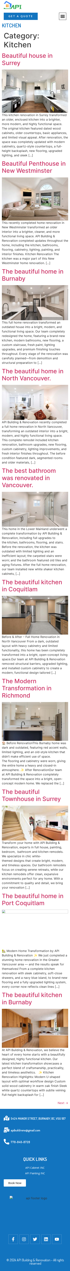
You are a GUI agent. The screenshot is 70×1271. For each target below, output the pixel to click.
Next (63, 1103)
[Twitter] (35, 1239)
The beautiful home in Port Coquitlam (32, 899)
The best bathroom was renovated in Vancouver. (29, 478)
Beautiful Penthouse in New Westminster (34, 167)
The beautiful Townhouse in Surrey (31, 795)
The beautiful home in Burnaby (32, 275)
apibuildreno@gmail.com (25, 1130)
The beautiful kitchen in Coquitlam (32, 585)
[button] (62, 16)
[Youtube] (57, 1239)
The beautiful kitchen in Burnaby (32, 998)
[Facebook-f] (13, 1239)
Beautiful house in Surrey (27, 59)
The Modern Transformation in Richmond (27, 688)
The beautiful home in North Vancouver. (32, 375)
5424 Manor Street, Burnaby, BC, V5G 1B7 (38, 1118)
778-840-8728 (20, 1142)
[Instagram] (24, 1239)
